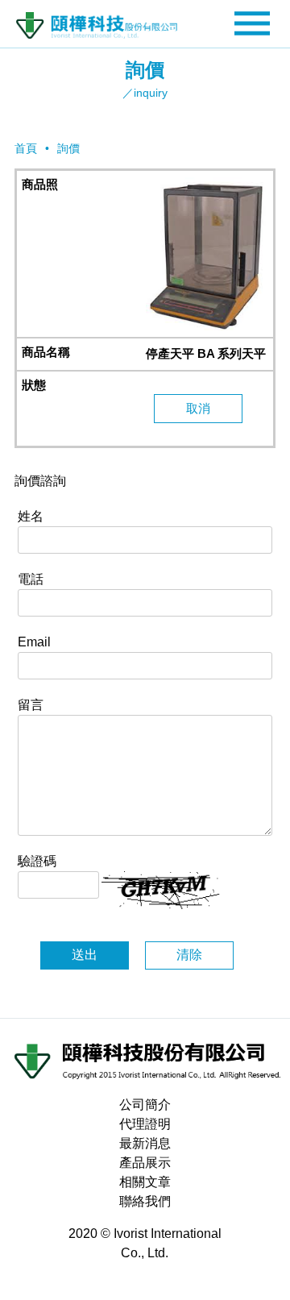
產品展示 (145, 1162)
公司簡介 (145, 1104)
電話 (31, 579)
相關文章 (145, 1182)
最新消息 (145, 1143)
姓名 (31, 516)
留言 (31, 705)
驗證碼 (37, 861)
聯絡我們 (145, 1201)
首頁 (25, 148)
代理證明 (145, 1124)
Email (34, 642)
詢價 (68, 148)
